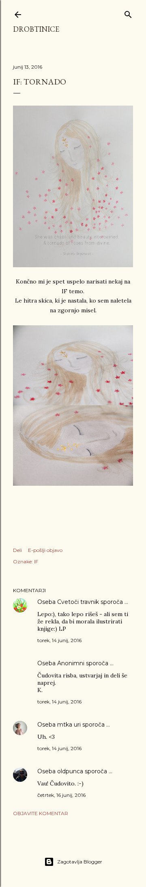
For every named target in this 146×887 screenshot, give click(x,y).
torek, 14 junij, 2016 (59, 640)
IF (36, 561)
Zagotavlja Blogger (79, 862)
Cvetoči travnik (78, 602)
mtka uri (69, 724)
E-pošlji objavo (45, 550)
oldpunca (70, 771)
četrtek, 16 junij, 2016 (61, 795)
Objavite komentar (40, 813)
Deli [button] (17, 550)
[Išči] (128, 13)
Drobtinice (36, 29)
